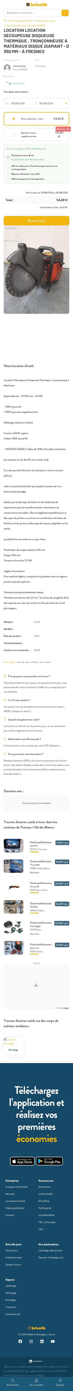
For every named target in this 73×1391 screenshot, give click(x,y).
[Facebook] (20, 1342)
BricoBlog (43, 1200)
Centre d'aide (45, 1193)
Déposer (60, 1385)
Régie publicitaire (14, 1207)
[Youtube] (52, 1342)
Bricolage (10, 1299)
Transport (10, 1306)
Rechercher (13, 1385)
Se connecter (36, 1385)
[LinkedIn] (41, 1342)
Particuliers (11, 1250)
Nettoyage (10, 1292)
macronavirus (19, 66)
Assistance (44, 1186)
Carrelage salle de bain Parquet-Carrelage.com (51, 1254)
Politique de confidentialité (46, 1211)
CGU (40, 1229)
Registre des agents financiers (24, 1375)
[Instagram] (31, 1342)
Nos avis (10, 1193)
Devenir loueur (13, 1264)
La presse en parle (15, 1200)
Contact (9, 1215)
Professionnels (13, 1257)
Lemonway (16, 1366)
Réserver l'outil (36, 221)
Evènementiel (12, 1314)
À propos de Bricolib (16, 1186)
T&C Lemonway (46, 1222)
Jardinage (10, 1285)
